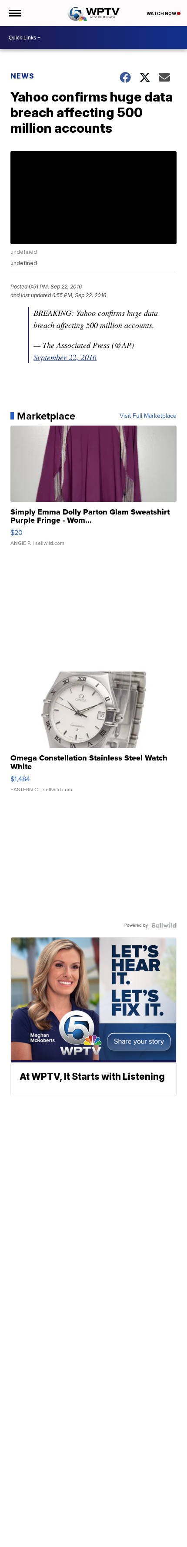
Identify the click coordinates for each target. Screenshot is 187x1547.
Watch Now (162, 13)
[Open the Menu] (15, 13)
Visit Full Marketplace (148, 416)
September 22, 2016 (65, 357)
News (22, 76)
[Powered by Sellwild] (164, 925)
